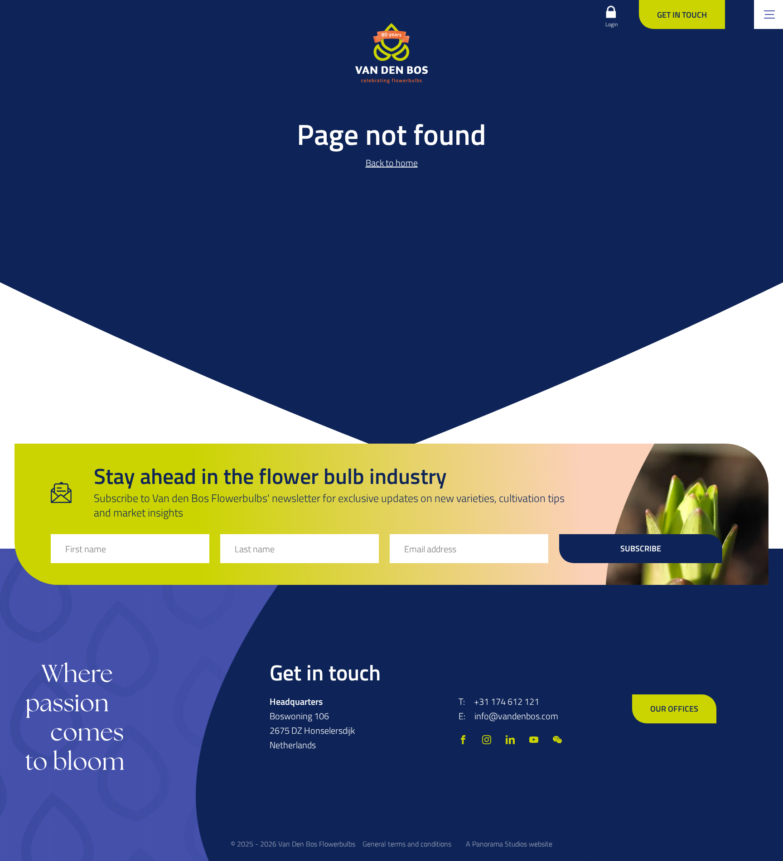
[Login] (610, 11)
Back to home (392, 163)
